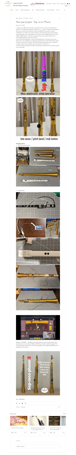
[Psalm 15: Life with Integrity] (18, 421)
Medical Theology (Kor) (40, 10)
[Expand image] (23, 156)
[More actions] (59, 18)
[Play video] (38, 327)
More (58, 10)
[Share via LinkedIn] (22, 403)
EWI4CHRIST (18, 3)
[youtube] (67, 3)
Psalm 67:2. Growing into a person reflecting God (56, 428)
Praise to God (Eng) (50, 10)
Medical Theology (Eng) (25, 10)
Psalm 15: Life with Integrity (17, 428)
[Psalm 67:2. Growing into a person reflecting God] (57, 421)
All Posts (11, 10)
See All (64, 413)
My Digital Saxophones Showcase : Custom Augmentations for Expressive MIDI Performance (38, 428)
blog (33, 10)
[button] (64, 10)
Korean (17, 10)
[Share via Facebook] (16, 403)
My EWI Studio (21, 399)
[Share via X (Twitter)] (19, 403)
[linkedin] (69, 3)
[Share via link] (25, 403)
